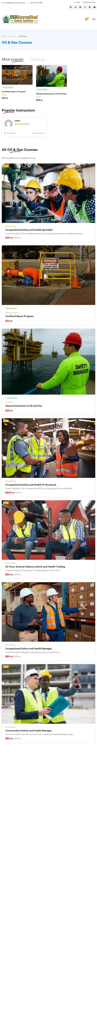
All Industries (10, 226)
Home (4, 36)
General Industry (12, 312)
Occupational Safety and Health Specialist (29, 229)
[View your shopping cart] (87, 19)
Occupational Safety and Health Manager (28, 648)
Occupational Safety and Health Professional (30, 484)
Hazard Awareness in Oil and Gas (51, 93)
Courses (12, 36)
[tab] (37, 59)
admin (4, 95)
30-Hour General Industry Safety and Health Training (35, 566)
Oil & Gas (9, 402)
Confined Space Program (14, 91)
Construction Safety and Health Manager (28, 730)
